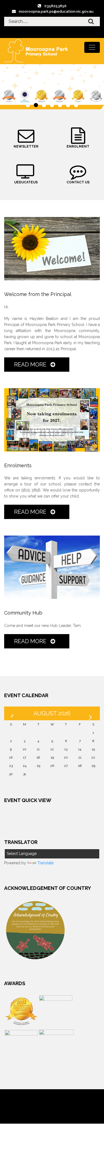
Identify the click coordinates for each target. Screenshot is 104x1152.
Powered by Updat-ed (52, 1101)
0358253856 (55, 6)
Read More (31, 364)
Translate (45, 863)
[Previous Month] (13, 713)
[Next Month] (91, 713)
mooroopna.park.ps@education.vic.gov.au (56, 11)
